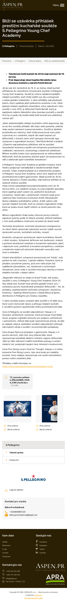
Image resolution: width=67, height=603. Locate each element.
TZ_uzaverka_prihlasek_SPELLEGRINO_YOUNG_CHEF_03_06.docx (19, 381)
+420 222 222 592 (13, 571)
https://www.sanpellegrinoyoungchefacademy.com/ (27, 366)
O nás (4, 549)
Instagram (43, 545)
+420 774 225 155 (13, 575)
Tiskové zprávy (35, 61)
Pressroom (6, 61)
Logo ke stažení (16, 490)
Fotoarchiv (14, 460)
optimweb (38, 595)
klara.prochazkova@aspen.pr (23, 515)
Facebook (43, 542)
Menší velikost (13, 429)
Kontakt (5, 553)
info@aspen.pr (11, 579)
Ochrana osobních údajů (33, 598)
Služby (4, 542)
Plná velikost (12, 426)
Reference (6, 545)
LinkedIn (42, 553)
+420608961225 (18, 512)
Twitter (42, 549)
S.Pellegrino (20, 61)
